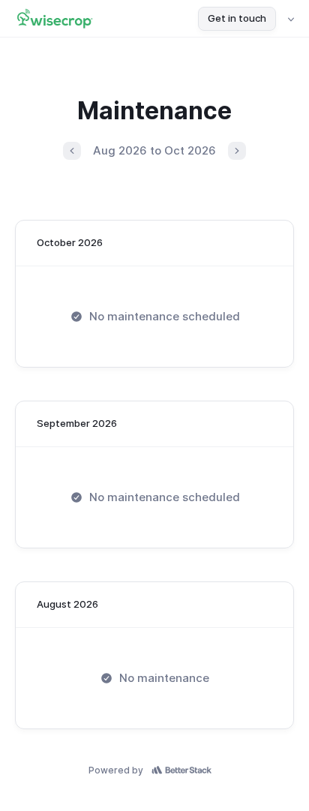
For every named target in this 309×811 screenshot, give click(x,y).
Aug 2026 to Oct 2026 (154, 150)
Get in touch (237, 18)
